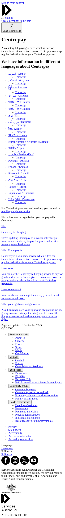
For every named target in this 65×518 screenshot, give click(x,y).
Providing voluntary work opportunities (36, 395)
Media (18, 350)
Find (3, 226)
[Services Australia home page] (6, 14)
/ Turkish (17, 186)
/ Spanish (18, 166)
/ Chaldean (18, 95)
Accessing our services (20, 439)
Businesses (15, 370)
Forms (18, 344)
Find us (19, 363)
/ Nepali (16, 148)
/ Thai (17, 180)
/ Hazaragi (19, 121)
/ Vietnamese (21, 199)
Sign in (9, 17)
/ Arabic (16, 73)
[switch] (11, 27)
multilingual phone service (15, 211)
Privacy (12, 426)
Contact (14, 357)
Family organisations (26, 398)
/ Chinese (19, 102)
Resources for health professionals (34, 420)
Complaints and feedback (29, 366)
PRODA (20, 376)
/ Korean (17, 135)
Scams (18, 347)
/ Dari (14, 115)
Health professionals (20, 402)
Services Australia (19, 334)
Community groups (19, 386)
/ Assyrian (18, 80)
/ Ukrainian (21, 193)
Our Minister (22, 353)
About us (20, 337)
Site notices (14, 429)
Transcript (20, 76)
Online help (24, 20)
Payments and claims (26, 411)
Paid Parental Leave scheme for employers (38, 382)
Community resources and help (32, 392)
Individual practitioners (27, 417)
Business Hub (23, 379)
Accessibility (15, 432)
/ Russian (18, 160)
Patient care (21, 408)
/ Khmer (14, 128)
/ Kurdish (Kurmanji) (29, 141)
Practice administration (27, 414)
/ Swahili (18, 173)
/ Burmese (17, 87)
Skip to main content (12, 2)
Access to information (20, 436)
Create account (9, 20)
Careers (19, 340)
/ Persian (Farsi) (21, 154)
